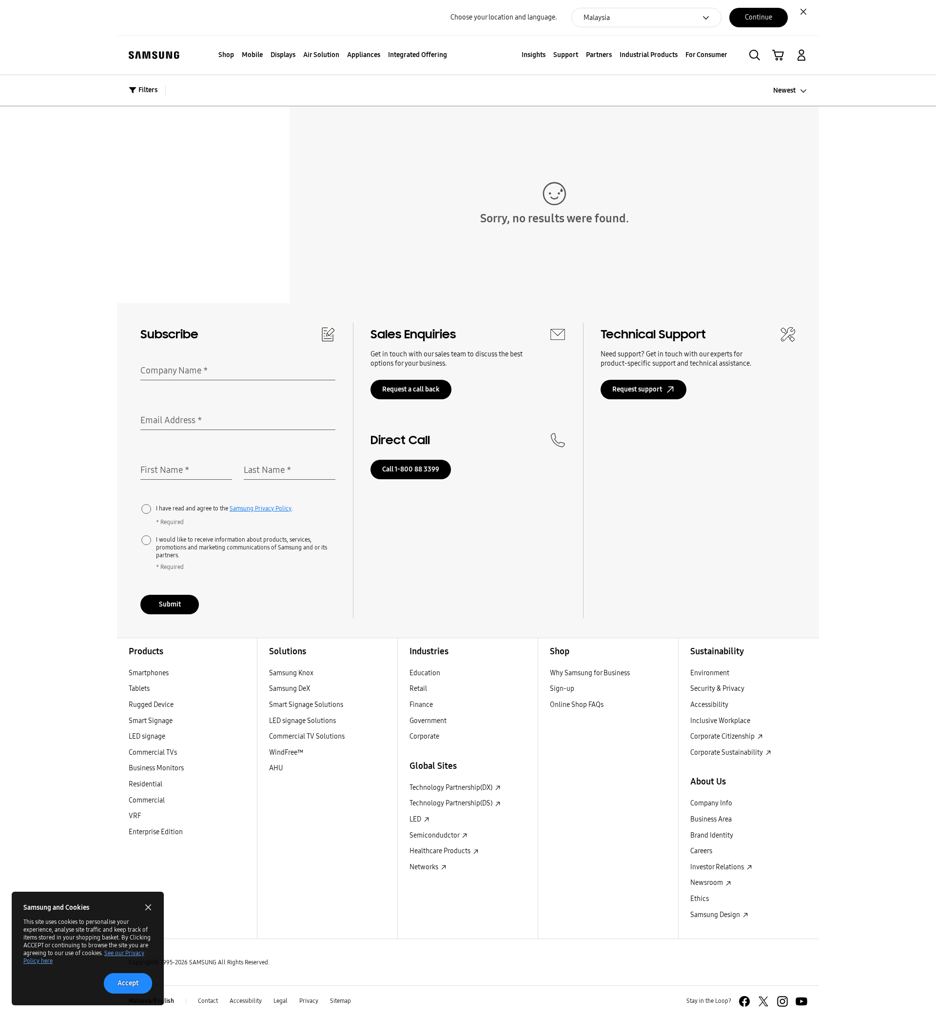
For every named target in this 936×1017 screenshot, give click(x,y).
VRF (135, 816)
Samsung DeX (289, 689)
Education (425, 673)
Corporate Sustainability (727, 752)
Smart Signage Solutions (306, 705)
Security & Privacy (717, 689)
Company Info (711, 803)
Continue (758, 17)
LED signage (147, 736)
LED (416, 819)
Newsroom (707, 883)
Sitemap (340, 1000)
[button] (754, 55)
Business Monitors (156, 768)
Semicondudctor (435, 835)
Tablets (139, 689)
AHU (276, 768)
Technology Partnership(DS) (452, 803)
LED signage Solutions (302, 721)
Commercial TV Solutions (307, 736)
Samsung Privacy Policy (261, 508)
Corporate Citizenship (723, 736)
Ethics (699, 899)
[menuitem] (226, 55)
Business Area (711, 819)
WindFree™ (286, 752)
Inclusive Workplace (720, 721)
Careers (701, 851)
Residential (145, 784)
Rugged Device (151, 705)
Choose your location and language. (503, 17)
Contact (208, 1000)
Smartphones (149, 673)
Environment (709, 673)
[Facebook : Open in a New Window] (744, 1001)
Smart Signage (151, 721)
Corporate (424, 736)
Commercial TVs (153, 752)
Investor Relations (717, 867)
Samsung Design (715, 915)
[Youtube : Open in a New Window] (801, 1001)
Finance (421, 705)
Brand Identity (711, 835)
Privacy (308, 1000)
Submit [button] (170, 604)
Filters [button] (147, 90)
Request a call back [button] (411, 389)
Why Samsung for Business (590, 673)
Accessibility (709, 705)
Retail (418, 689)
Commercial (147, 800)
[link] (778, 55)
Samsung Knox (291, 673)
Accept (127, 983)
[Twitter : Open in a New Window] (763, 1001)
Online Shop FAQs (577, 705)
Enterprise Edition (156, 832)
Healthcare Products (441, 851)
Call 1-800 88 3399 (410, 469)
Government (428, 721)
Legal (280, 1000)
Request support (637, 389)
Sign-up (562, 689)
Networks (425, 867)
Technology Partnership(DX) (452, 787)
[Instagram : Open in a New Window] (782, 1001)
